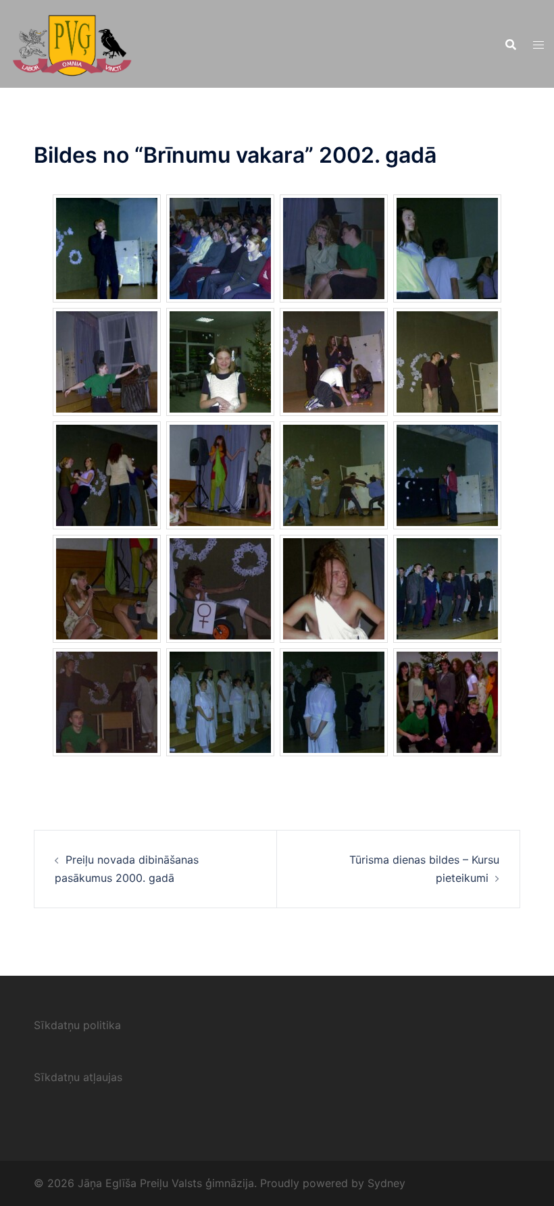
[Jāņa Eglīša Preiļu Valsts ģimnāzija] (72, 42)
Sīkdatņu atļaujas (78, 1077)
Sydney (386, 1183)
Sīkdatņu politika (77, 1025)
